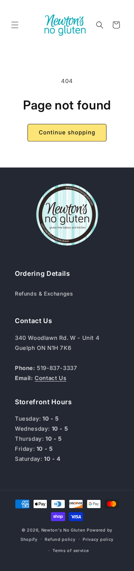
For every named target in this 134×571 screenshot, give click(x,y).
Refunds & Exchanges (44, 293)
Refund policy (60, 539)
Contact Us (50, 378)
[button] (15, 25)
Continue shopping (67, 132)
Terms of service (70, 550)
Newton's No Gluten (63, 530)
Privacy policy (98, 539)
